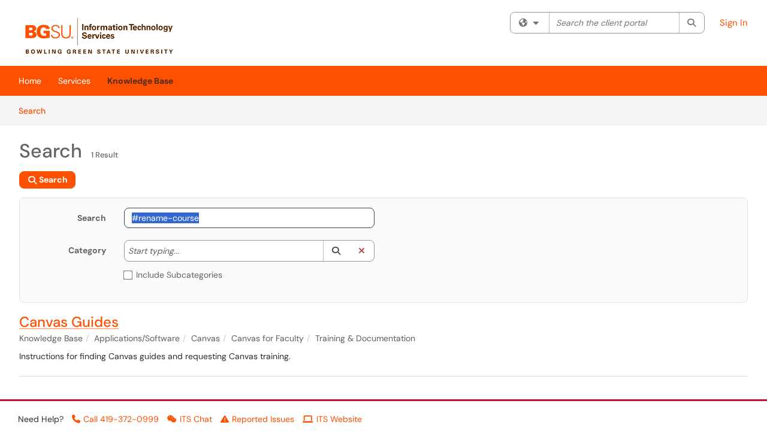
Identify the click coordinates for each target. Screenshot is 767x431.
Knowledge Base (140, 80)
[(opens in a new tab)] (105, 36)
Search (36, 110)
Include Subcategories (179, 274)
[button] (336, 251)
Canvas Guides (69, 321)
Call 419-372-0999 (121, 419)
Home (30, 80)
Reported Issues (263, 419)
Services (74, 80)
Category (87, 250)
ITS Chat (196, 419)
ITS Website (339, 419)
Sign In (734, 23)
